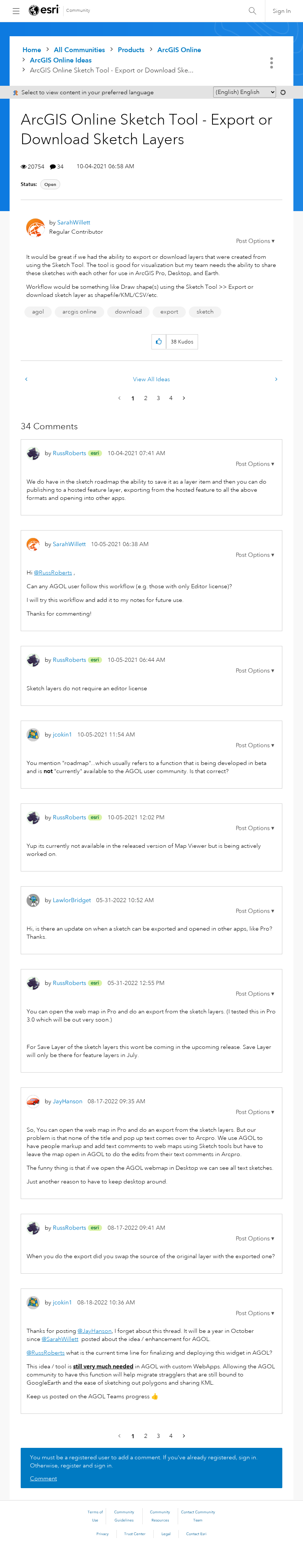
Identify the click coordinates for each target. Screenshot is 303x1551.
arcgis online (79, 311)
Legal (166, 1534)
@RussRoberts (53, 572)
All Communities (79, 50)
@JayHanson (95, 1331)
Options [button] (272, 63)
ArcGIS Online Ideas (61, 60)
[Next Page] (183, 398)
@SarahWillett (60, 1339)
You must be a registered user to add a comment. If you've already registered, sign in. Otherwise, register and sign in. (144, 1461)
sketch (205, 311)
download (128, 311)
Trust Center (135, 1534)
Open (50, 184)
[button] (255, 241)
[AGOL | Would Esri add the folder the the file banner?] (275, 379)
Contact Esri (196, 1534)
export (169, 311)
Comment (43, 1478)
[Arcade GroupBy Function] (27, 379)
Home (32, 50)
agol (38, 311)
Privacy (102, 1534)
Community (78, 10)
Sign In (282, 11)
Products (131, 50)
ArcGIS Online (179, 50)
